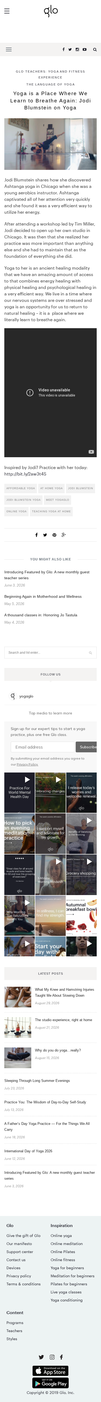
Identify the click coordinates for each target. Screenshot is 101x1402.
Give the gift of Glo (23, 1235)
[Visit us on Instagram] (53, 1358)
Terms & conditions (23, 1284)
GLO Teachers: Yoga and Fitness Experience (50, 74)
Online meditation (67, 1243)
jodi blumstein (80, 488)
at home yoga (51, 488)
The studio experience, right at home (63, 1020)
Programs (14, 1322)
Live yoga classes (66, 1292)
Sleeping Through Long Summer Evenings (37, 1081)
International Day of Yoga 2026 (28, 1151)
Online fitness (63, 1259)
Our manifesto (19, 1243)
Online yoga (61, 1235)
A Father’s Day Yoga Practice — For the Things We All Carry (47, 1127)
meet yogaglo (57, 500)
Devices (13, 1267)
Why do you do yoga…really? (58, 1050)
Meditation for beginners (73, 1276)
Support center (19, 1251)
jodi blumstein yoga (23, 500)
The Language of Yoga (50, 84)
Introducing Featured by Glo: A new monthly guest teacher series (49, 1176)
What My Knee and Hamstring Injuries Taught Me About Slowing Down (64, 992)
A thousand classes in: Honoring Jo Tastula (40, 615)
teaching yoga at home (51, 511)
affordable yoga (20, 488)
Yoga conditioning (67, 1300)
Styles (11, 1338)
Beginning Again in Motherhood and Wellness (43, 596)
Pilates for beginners (69, 1284)
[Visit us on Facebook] (61, 1357)
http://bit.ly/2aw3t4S (25, 473)
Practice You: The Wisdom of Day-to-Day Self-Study (45, 1102)
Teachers (14, 1330)
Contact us (16, 1259)
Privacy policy (18, 1276)
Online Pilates (63, 1251)
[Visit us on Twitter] (42, 1357)
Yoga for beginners (67, 1267)
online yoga (16, 511)
